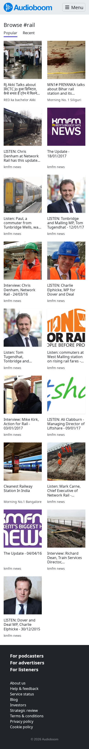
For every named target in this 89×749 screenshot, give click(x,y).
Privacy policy (21, 721)
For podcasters (27, 656)
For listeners (24, 669)
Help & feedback (24, 688)
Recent (29, 32)
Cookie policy (21, 726)
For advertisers (27, 663)
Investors (18, 704)
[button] (73, 7)
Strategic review (24, 710)
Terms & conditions (27, 715)
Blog (14, 699)
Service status (22, 694)
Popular (10, 32)
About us (18, 683)
